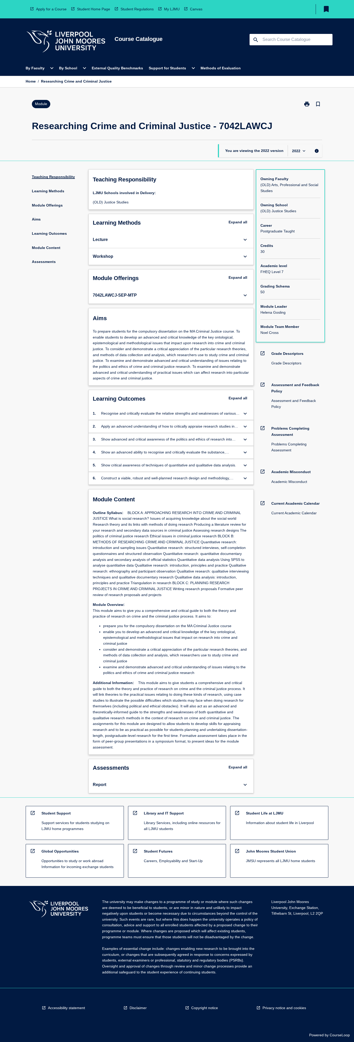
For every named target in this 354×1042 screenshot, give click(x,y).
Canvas (196, 9)
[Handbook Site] (58, 909)
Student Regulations (137, 9)
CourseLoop (340, 1035)
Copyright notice (204, 1008)
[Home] (65, 42)
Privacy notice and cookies (284, 1008)
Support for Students (167, 68)
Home (31, 81)
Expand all (238, 222)
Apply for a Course (51, 9)
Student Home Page (93, 9)
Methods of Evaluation (221, 68)
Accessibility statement (66, 1008)
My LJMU (172, 9)
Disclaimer (138, 1008)
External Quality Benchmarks (117, 68)
